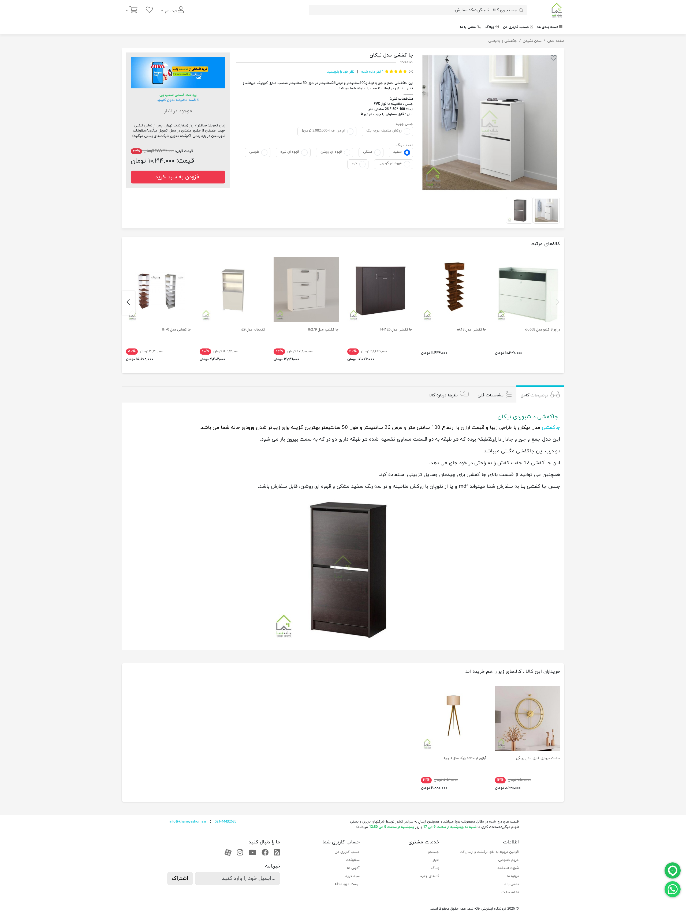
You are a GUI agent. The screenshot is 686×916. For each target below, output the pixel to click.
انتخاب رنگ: (404, 145)
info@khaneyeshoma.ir (187, 821)
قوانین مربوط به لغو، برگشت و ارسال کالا (489, 852)
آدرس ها (353, 868)
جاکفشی (551, 427)
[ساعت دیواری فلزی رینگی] (527, 718)
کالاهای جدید (429, 876)
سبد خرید (352, 876)
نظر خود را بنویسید (340, 71)
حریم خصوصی (508, 860)
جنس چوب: (404, 124)
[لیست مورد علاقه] (149, 10)
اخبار (436, 860)
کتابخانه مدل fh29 (251, 329)
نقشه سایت (510, 892)
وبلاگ (489, 27)
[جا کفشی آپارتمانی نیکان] (490, 122)
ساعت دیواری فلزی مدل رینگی (538, 758)
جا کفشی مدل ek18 (471, 329)
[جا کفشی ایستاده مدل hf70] (158, 289)
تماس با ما (468, 27)
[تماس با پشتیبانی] (673, 889)
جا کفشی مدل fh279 (323, 329)
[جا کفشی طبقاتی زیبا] (453, 289)
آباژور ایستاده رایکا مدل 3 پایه (464, 758)
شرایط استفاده (508, 868)
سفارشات (353, 860)
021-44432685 (225, 821)
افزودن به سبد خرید (178, 177)
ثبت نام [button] (171, 11)
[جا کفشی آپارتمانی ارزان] (306, 289)
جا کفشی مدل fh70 (176, 329)
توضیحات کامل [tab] (534, 395)
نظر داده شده (372, 71)
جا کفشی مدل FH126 (396, 329)
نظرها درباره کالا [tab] (443, 395)
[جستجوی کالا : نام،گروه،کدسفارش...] (521, 10)
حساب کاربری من (516, 27)
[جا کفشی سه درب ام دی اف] (379, 289)
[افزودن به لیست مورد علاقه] (553, 58)
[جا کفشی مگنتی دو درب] (527, 289)
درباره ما (513, 876)
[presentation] (557, 303)
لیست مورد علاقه (347, 884)
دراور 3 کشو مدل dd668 (542, 329)
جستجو (433, 852)
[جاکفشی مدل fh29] (232, 289)
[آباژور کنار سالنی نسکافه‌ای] (453, 718)
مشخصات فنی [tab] (491, 395)
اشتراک (180, 878)
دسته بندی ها (547, 27)
